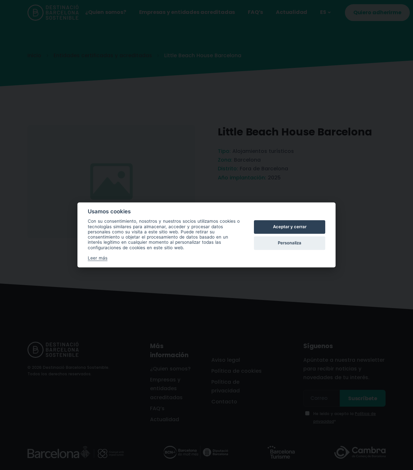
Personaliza (289, 242)
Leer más (97, 258)
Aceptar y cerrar (290, 226)
